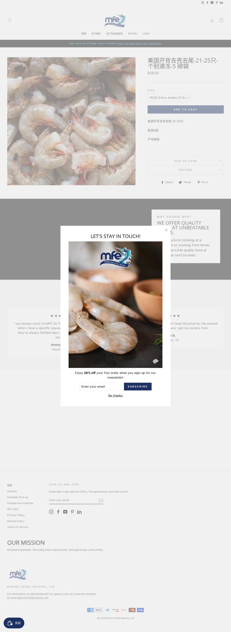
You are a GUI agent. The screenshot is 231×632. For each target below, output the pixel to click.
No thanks (115, 395)
